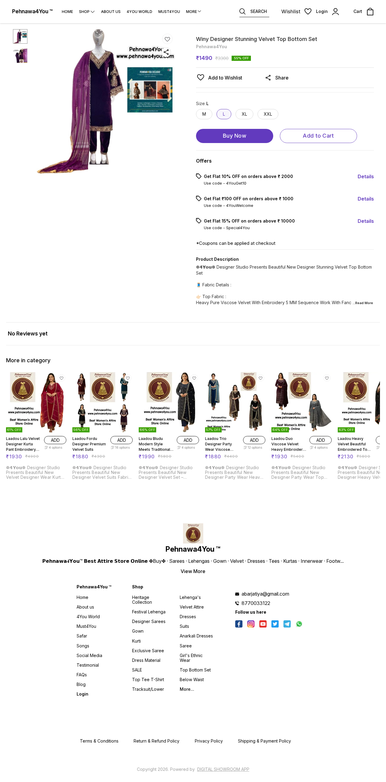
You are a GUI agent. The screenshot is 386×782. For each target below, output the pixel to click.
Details (366, 176)
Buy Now (234, 135)
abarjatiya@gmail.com (265, 594)
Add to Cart (318, 135)
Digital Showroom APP (223, 769)
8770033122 (256, 603)
